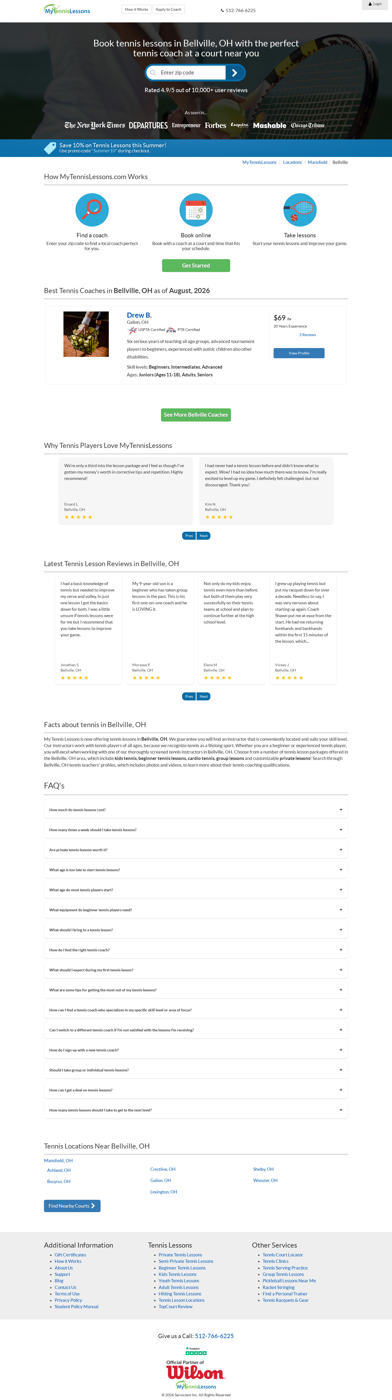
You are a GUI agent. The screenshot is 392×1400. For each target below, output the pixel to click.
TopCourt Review (176, 1306)
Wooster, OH (265, 1180)
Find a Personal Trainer (285, 1293)
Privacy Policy (68, 1300)
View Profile (299, 353)
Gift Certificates (70, 1254)
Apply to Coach (168, 9)
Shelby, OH (263, 1169)
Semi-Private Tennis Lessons (186, 1261)
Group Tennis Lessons (283, 1274)
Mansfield (317, 162)
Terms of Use (67, 1293)
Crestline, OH (162, 1169)
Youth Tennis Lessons (179, 1280)
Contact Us (65, 1287)
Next (204, 536)
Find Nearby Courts (69, 1206)
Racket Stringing (279, 1287)
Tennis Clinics (276, 1261)
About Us (64, 1267)
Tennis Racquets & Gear (286, 1300)
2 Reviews (307, 335)
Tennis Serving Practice (285, 1267)
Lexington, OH (163, 1191)
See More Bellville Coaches (196, 415)
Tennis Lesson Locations (182, 1300)
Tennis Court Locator (283, 1254)
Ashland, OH (59, 1170)
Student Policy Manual (76, 1306)
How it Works (136, 9)
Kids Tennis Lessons (178, 1274)
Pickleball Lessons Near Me (289, 1280)
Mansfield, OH (58, 1160)
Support (62, 1274)
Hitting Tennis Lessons (180, 1293)
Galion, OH (160, 1180)
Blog (59, 1280)
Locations (292, 162)
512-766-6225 (214, 1336)
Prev (189, 536)
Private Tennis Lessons (180, 1254)
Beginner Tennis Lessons (182, 1267)
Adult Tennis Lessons (179, 1287)
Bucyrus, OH (58, 1181)
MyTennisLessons (259, 162)
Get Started (196, 265)
